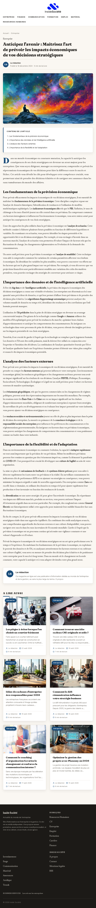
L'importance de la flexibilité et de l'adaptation (28, 148)
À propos (59, 579)
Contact (53, 862)
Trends (6, 885)
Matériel (75, 17)
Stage (5, 862)
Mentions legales (57, 866)
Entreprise (8, 17)
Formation (52, 17)
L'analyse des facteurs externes (22, 144)
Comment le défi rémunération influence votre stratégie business (67, 695)
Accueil (6, 33)
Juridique (7, 880)
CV (51, 822)
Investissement (9, 857)
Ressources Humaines (14, 22)
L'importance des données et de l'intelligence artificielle (32, 140)
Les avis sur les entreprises (32, 893)
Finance (21, 17)
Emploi (64, 17)
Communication (36, 17)
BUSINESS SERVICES (12, 893)
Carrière (53, 841)
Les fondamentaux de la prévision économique (28, 136)
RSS (51, 871)
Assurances (8, 876)
